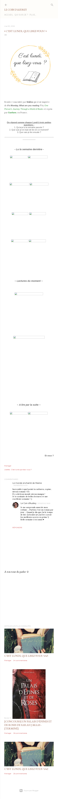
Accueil (8, 15)
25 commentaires (20, 774)
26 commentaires (20, 733)
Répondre (17, 527)
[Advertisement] (29, 599)
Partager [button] (7, 466)
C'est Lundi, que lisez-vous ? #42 (26, 769)
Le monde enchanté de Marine (27, 483)
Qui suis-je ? (21, 15)
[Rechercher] (52, 4)
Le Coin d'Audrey (15, 9)
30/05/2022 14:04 (20, 485)
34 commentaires (20, 660)
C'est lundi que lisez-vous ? (21, 470)
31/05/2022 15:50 (43, 503)
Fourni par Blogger (31, 791)
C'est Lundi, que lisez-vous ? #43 (26, 656)
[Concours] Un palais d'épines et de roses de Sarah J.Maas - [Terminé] (28, 725)
